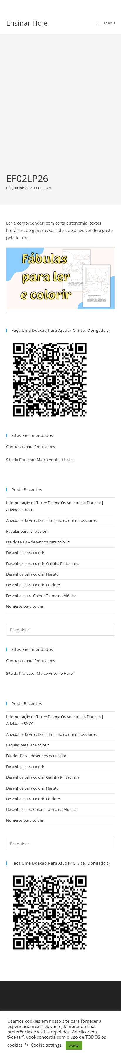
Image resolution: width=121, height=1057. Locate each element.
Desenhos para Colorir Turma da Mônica (41, 595)
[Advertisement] (60, 108)
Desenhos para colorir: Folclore (33, 584)
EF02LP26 (42, 187)
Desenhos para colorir (25, 552)
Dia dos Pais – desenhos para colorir (37, 542)
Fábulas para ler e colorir (27, 531)
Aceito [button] (74, 1045)
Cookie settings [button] (46, 1045)
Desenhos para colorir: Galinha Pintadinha (42, 563)
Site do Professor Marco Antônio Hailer (40, 459)
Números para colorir (24, 606)
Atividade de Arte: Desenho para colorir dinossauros (51, 520)
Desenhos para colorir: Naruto (32, 574)
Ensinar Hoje (27, 23)
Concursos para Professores (30, 446)
